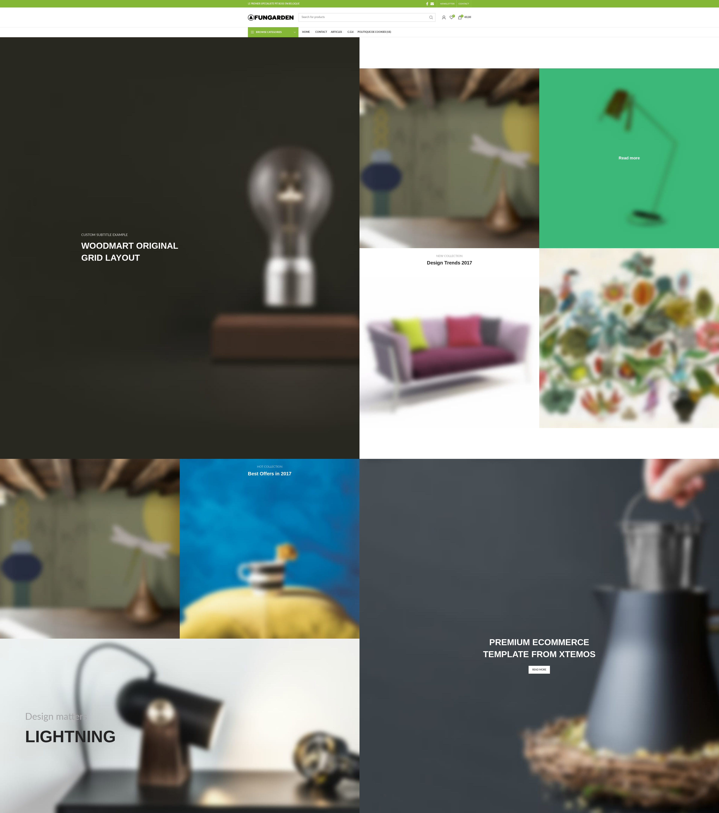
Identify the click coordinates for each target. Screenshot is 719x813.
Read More (539, 670)
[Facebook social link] (427, 4)
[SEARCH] (431, 17)
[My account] (444, 17)
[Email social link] (432, 4)
